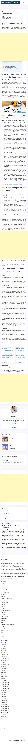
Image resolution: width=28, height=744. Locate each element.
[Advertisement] (14, 47)
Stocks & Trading (5, 630)
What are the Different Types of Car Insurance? (11, 65)
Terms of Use (7, 516)
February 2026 (4, 654)
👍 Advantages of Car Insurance (9, 66)
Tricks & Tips (4, 638)
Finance (3, 606)
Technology (4, 634)
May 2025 (3, 672)
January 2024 (4, 704)
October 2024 (4, 686)
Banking (3, 596)
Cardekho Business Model (9, 367)
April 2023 (3, 722)
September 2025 (5, 664)
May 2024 (3, 696)
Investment (3, 614)
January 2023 (4, 728)
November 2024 (5, 684)
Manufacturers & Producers (7, 624)
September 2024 (5, 688)
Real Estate (3, 628)
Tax (2, 632)
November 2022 (5, 732)
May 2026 (3, 648)
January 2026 (4, 656)
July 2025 (3, 668)
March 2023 (4, 724)
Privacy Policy (7, 518)
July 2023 (3, 716)
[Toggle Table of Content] (19, 63)
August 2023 (4, 714)
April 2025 (3, 674)
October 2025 (4, 662)
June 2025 (3, 670)
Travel (2, 636)
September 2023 (5, 712)
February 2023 (4, 726)
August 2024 (4, 690)
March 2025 (4, 676)
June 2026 (3, 646)
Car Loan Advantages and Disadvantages (12, 371)
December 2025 (5, 658)
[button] (23, 2)
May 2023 (3, 720)
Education (3, 604)
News (2, 626)
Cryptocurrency (4, 602)
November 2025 (5, 660)
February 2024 (4, 702)
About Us (6, 510)
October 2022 (4, 734)
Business (3, 600)
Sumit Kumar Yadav (8, 418)
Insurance (3, 612)
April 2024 (3, 698)
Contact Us (6, 513)
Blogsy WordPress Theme (16, 742)
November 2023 (5, 708)
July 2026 (3, 644)
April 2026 (3, 650)
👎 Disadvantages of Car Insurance (9, 67)
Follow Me (14, 427)
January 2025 (4, 680)
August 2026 (4, 642)
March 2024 (4, 700)
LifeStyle (3, 620)
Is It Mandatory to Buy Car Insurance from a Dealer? (12, 68)
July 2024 (3, 692)
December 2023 (5, 706)
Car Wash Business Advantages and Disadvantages (14, 370)
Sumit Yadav (9, 17)
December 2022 (5, 730)
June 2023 (3, 718)
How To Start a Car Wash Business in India (12, 369)
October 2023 (4, 710)
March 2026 (4, 652)
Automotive (4, 594)
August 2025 (4, 666)
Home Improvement (5, 610)
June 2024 (3, 694)
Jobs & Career (4, 616)
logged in (10, 462)
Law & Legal (4, 618)
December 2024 (5, 682)
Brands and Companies (6, 598)
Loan (2, 622)
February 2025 (4, 678)
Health (2, 608)
